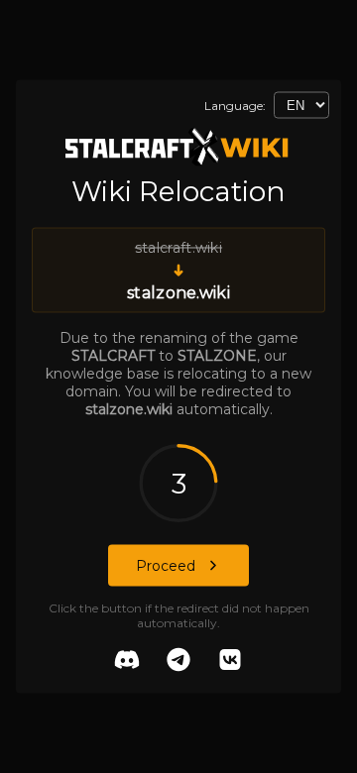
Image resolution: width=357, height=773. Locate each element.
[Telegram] (178, 662)
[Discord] (127, 662)
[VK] (230, 662)
